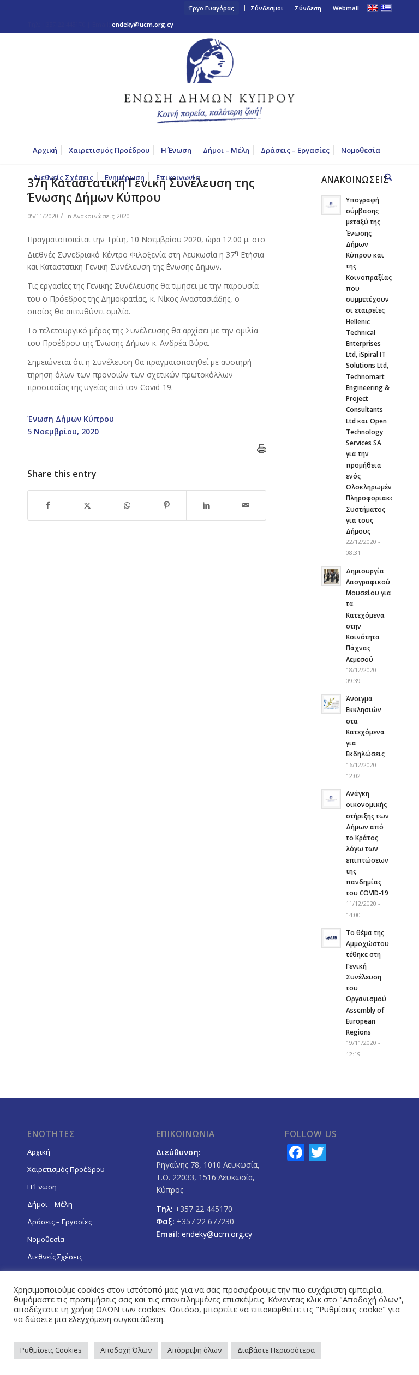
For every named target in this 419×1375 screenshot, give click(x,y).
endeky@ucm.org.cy (142, 24)
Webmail (346, 8)
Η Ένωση (42, 1187)
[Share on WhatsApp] (127, 505)
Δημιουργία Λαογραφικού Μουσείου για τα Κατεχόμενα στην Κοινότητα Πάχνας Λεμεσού (368, 614)
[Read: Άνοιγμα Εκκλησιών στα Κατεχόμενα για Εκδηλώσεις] (331, 704)
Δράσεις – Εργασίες (59, 1222)
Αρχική (38, 1152)
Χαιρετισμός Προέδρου (66, 1169)
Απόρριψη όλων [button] (194, 1350)
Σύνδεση (308, 8)
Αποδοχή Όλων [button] (126, 1350)
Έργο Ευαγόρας (211, 8)
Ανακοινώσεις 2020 (101, 216)
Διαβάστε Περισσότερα (276, 1350)
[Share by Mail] (246, 505)
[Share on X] (87, 505)
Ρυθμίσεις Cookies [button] (51, 1350)
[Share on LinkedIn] (206, 505)
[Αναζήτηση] (385, 177)
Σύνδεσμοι (266, 8)
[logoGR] (209, 84)
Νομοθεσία (45, 1239)
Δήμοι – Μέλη (50, 1204)
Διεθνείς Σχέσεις (54, 1257)
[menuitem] (211, 8)
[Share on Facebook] (48, 505)
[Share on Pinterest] (167, 505)
